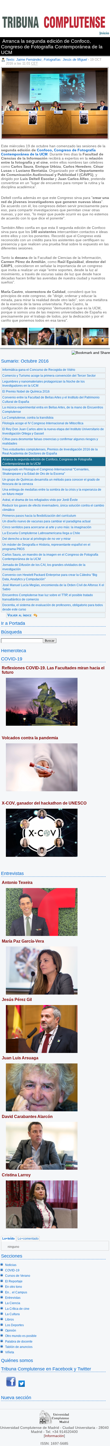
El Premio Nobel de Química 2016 (26, 391)
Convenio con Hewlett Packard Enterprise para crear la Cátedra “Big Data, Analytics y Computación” (49, 577)
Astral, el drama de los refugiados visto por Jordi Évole (40, 500)
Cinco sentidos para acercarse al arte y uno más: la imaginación (46, 527)
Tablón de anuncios (18, 1347)
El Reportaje (14, 1281)
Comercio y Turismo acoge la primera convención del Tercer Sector (49, 375)
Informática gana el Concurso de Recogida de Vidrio (38, 370)
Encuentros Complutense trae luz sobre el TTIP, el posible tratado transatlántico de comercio (47, 597)
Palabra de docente (18, 1341)
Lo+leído (8, 1239)
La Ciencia (12, 1303)
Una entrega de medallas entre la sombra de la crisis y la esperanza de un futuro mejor (51, 492)
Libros (9, 1319)
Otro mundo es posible (21, 1336)
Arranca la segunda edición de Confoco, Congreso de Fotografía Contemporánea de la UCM (47, 462)
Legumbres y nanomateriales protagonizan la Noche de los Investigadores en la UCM (43, 384)
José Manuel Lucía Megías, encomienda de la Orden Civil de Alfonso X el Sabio (53, 587)
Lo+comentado (28, 1239)
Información (54, 1436)
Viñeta (9, 1352)
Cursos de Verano (17, 1276)
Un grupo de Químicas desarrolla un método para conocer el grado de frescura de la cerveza (51, 482)
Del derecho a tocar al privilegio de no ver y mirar (36, 539)
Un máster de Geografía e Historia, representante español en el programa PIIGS (46, 547)
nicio (104, 33)
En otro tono (13, 1287)
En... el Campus (16, 1292)
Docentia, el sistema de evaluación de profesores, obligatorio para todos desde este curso (52, 607)
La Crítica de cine (17, 1309)
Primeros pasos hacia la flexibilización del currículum (39, 516)
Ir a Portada (13, 623)
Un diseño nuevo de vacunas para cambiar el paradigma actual (46, 521)
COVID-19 (11, 658)
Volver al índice (19, 615)
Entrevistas (12, 873)
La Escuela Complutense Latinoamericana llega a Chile (41, 533)
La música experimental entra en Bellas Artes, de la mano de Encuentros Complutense (52, 410)
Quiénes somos (17, 1360)
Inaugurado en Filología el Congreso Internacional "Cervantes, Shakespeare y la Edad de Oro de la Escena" (45, 472)
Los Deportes (14, 1325)
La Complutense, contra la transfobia (27, 417)
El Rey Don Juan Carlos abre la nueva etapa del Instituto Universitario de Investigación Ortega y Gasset (53, 431)
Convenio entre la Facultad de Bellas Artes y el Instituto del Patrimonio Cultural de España (51, 400)
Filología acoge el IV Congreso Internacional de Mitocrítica (42, 423)
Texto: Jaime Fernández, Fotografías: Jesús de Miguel (46, 59)
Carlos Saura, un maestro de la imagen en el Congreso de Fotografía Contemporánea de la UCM (50, 557)
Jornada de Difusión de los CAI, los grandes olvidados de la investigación (43, 567)
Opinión (10, 1330)
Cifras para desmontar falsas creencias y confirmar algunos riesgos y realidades (50, 441)
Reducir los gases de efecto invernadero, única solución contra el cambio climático (53, 508)
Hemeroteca (13, 650)
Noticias (10, 1265)
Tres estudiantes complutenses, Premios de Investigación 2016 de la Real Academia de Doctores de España (50, 452)
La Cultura (12, 1314)
